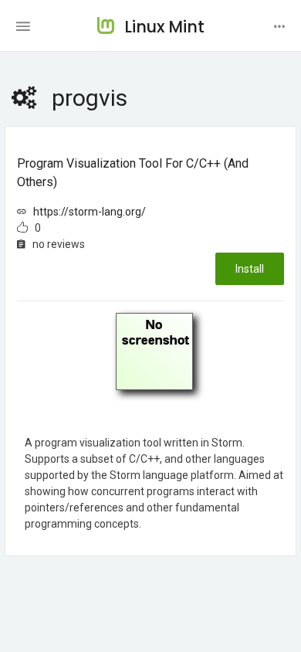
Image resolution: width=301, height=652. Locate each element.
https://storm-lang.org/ (89, 211)
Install (249, 269)
